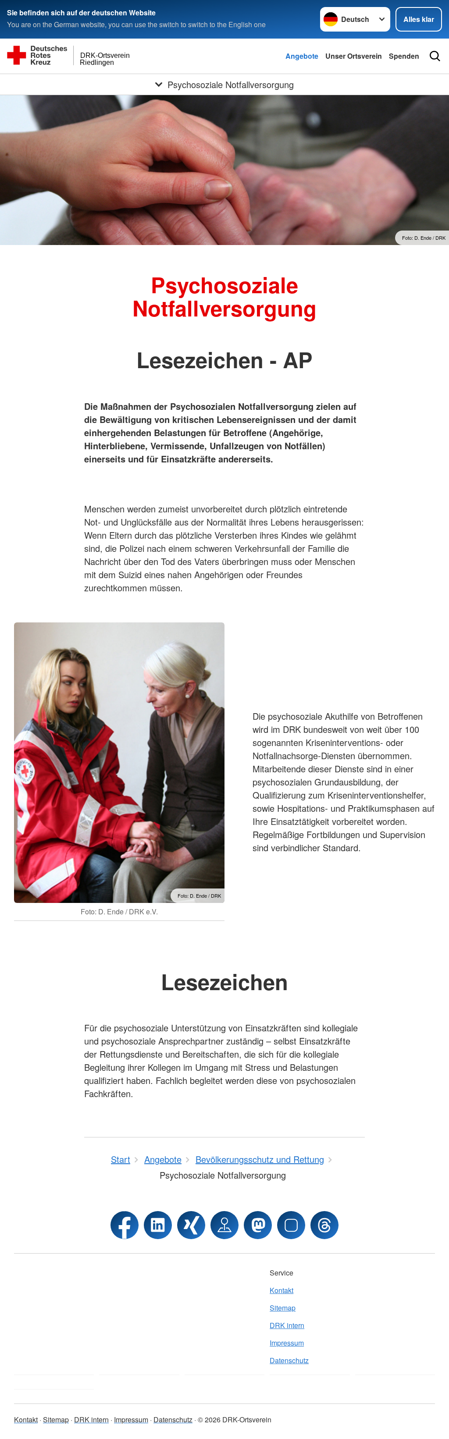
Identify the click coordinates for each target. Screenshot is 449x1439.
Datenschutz (289, 1360)
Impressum (287, 1343)
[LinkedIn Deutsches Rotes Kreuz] (158, 1225)
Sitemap (283, 1308)
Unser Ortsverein (353, 56)
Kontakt (281, 1290)
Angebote (301, 56)
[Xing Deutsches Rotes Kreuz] (191, 1225)
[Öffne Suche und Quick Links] (435, 56)
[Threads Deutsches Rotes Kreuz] (324, 1225)
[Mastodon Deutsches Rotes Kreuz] (258, 1225)
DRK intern (287, 1325)
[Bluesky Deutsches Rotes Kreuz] (291, 1225)
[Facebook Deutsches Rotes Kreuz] (124, 1225)
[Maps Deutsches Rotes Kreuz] (224, 1225)
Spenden (404, 56)
